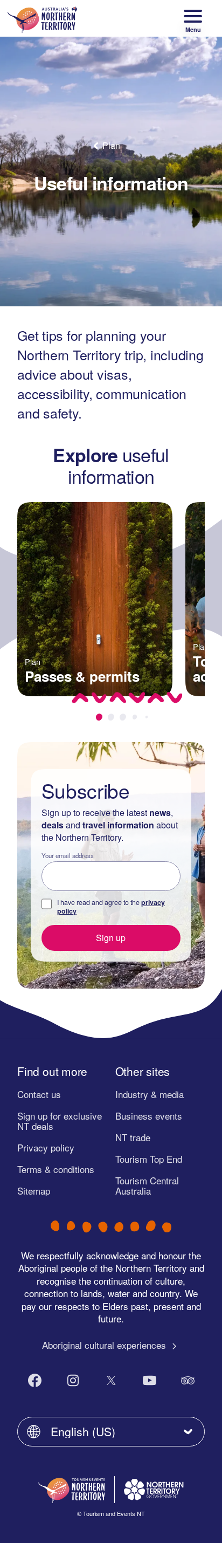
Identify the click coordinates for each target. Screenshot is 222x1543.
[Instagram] (73, 1380)
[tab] (99, 717)
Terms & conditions (55, 1169)
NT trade (132, 1137)
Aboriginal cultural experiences (105, 1345)
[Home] (42, 18)
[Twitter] (111, 1380)
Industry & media (149, 1094)
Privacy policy (45, 1147)
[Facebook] (34, 1380)
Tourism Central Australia (147, 1185)
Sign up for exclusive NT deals (59, 1121)
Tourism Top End (148, 1158)
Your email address (67, 856)
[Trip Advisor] (188, 1380)
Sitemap (33, 1190)
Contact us (39, 1094)
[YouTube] (149, 1380)
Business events (148, 1115)
